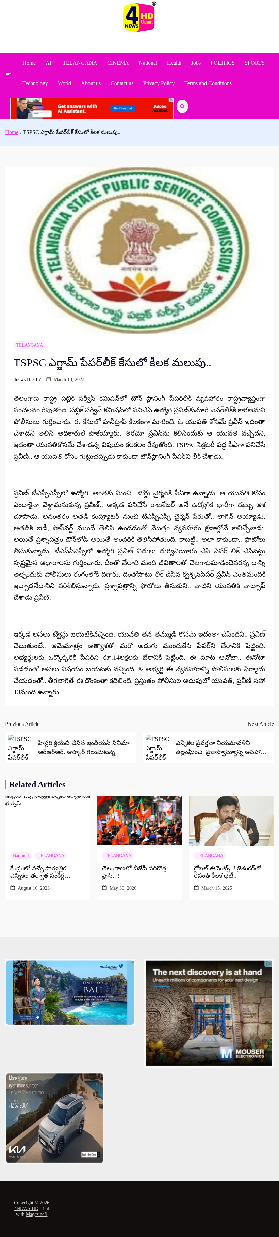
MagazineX (37, 1214)
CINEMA (118, 63)
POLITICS (223, 63)
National (148, 63)
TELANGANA (80, 63)
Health (174, 63)
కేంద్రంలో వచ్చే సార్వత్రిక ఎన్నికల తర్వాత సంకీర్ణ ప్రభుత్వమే (38, 872)
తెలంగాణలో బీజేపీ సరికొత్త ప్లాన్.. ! (134, 872)
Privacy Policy (159, 83)
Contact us (122, 83)
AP (49, 63)
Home (29, 63)
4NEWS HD (26, 1208)
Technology (35, 83)
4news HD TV (28, 379)
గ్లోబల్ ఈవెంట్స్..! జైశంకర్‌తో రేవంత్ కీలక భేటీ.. (227, 872)
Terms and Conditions (208, 83)
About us (91, 83)
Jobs (196, 63)
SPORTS (255, 63)
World (64, 83)
